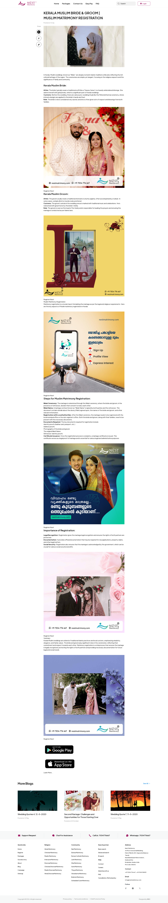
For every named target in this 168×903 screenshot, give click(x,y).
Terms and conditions (81, 899)
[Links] (126, 888)
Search (123, 4)
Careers (100, 867)
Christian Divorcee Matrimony (54, 866)
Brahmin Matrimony (77, 877)
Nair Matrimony (76, 849)
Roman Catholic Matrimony (80, 856)
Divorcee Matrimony (51, 863)
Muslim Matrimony (50, 856)
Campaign (21, 870)
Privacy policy (67, 899)
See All (145, 783)
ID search (101, 856)
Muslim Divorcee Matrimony (53, 870)
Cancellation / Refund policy (107, 878)
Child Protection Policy (97, 899)
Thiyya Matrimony (77, 870)
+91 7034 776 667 (130, 872)
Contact (101, 864)
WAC (148, 899)
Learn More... (48, 773)
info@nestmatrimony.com (133, 880)
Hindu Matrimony (50, 849)
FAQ (97, 4)
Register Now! (49, 191)
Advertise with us (103, 871)
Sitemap (20, 873)
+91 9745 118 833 (141, 872)
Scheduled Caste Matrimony (80, 880)
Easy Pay (89, 4)
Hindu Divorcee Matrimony (53, 873)
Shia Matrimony (76, 863)
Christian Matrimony (51, 852)
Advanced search (103, 852)
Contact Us (78, 4)
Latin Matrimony (76, 859)
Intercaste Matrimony (51, 859)
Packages (66, 4)
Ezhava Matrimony (77, 852)
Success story (22, 859)
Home (56, 4)
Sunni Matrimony (76, 866)
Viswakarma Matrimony (78, 873)
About (20, 863)
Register (20, 852)
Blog (19, 866)
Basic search (102, 849)
